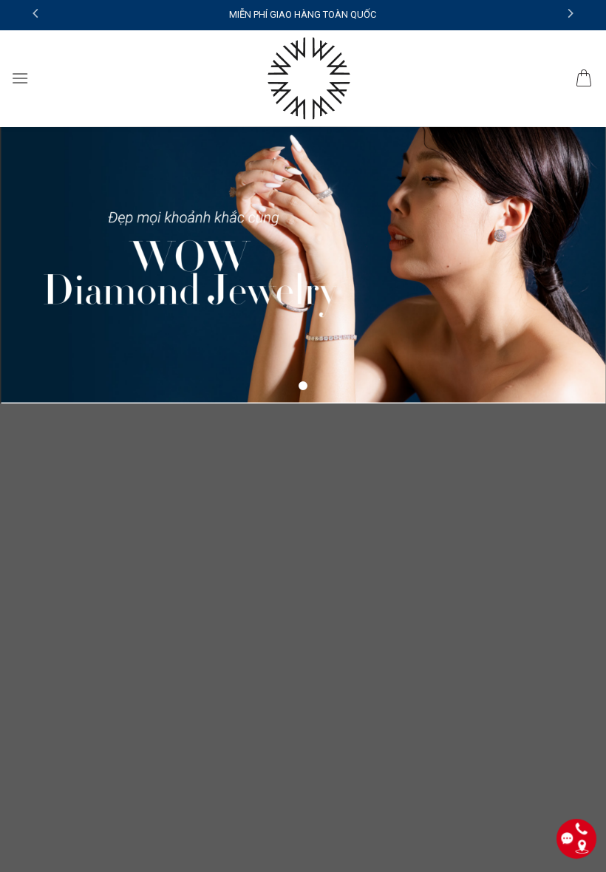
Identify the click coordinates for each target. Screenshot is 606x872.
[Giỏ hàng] (584, 78)
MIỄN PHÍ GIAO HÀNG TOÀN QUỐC (302, 14)
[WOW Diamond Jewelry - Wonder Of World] (308, 78)
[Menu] (20, 78)
